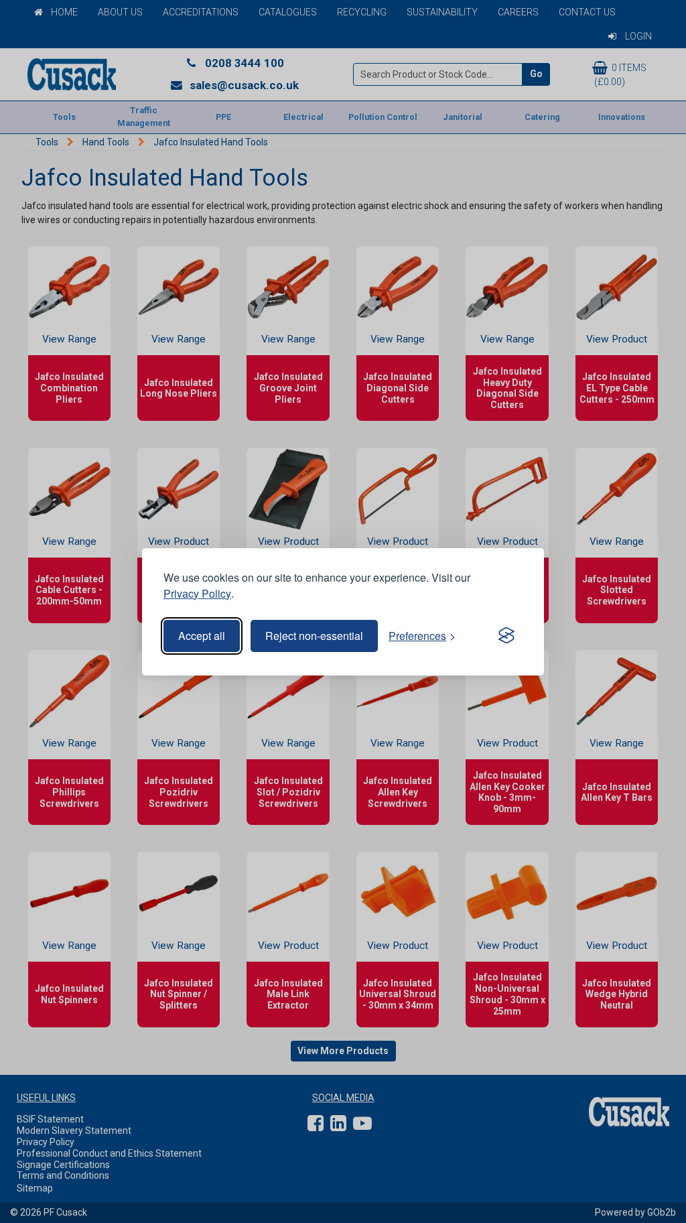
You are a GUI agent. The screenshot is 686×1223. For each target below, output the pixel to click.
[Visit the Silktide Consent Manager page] (506, 636)
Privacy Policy (197, 593)
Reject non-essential (314, 635)
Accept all (201, 635)
